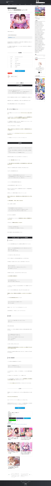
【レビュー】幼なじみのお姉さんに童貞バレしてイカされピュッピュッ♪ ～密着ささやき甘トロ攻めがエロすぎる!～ (26, 438)
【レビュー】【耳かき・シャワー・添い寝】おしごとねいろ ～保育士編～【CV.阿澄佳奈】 (13, 438)
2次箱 (7, 2)
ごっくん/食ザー (37, 25)
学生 (36, 38)
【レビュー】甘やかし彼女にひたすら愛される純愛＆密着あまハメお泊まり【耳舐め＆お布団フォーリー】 (13, 467)
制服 (42, 34)
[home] (41, 72)
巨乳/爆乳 (36, 40)
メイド (41, 31)
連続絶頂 (40, 50)
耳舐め (20, 4)
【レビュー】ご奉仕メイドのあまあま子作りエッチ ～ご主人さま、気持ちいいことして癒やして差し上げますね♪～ (26, 453)
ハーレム (40, 28)
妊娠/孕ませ (36, 37)
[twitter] (39, 72)
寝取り (43, 38)
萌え (43, 47)
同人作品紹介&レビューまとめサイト (25, 482)
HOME (9, 4)
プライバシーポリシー (25, 481)
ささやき (37, 4)
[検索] (44, 2)
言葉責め (42, 4)
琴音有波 (39, 44)
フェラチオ (37, 31)
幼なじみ (40, 40)
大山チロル (36, 35)
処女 (39, 34)
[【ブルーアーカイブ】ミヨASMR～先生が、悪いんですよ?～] (40, 89)
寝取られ (39, 38)
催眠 (36, 34)
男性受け (43, 44)
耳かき (36, 47)
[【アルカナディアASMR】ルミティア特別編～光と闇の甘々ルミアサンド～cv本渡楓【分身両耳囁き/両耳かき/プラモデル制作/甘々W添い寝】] (40, 82)
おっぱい (40, 22)
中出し (25, 4)
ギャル (36, 28)
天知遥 (40, 35)
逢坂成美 (36, 50)
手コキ (36, 41)
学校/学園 (41, 37)
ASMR (36, 22)
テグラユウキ (9, 423)
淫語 (31, 4)
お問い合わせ (29, 481)
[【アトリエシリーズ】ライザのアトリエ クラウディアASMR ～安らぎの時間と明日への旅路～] (40, 96)
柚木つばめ (40, 41)
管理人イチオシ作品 (14, 4)
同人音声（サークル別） (13, 423)
